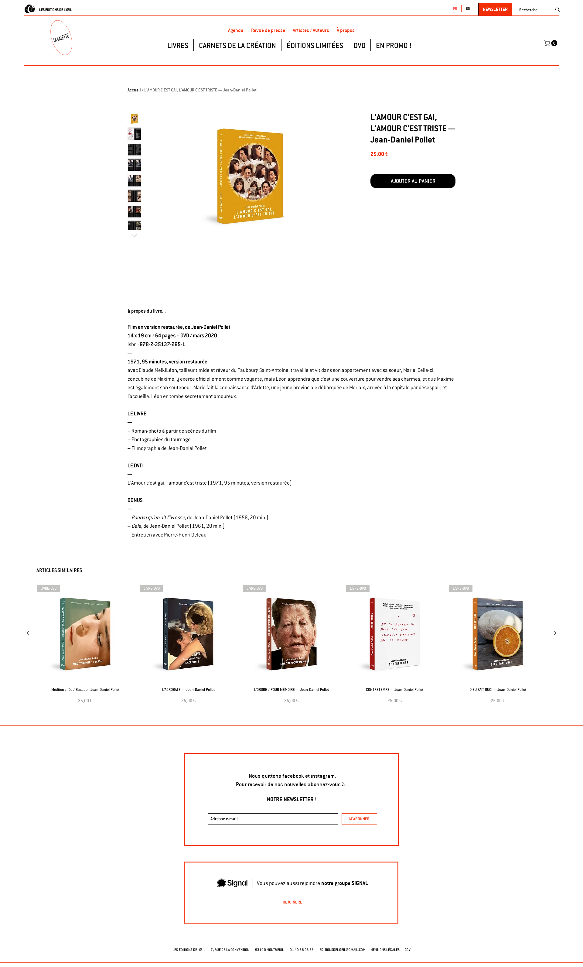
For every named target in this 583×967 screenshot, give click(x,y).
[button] (551, 43)
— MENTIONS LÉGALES (382, 950)
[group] (291, 652)
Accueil (134, 90)
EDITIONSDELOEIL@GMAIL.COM (342, 950)
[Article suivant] (555, 633)
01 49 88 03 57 (302, 950)
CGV (408, 950)
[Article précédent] (28, 633)
